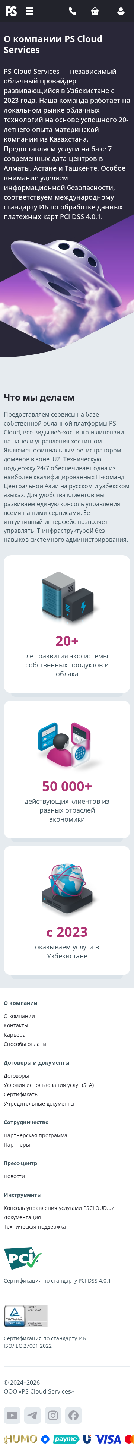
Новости (14, 1176)
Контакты (16, 1025)
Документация (22, 1217)
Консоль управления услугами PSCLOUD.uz (59, 1207)
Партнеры (17, 1144)
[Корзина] (95, 11)
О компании (19, 1016)
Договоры (16, 1075)
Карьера (15, 1034)
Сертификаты (21, 1094)
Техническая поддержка (35, 1226)
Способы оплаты (25, 1043)
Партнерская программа (35, 1135)
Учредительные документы (39, 1103)
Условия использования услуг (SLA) (49, 1084)
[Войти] (121, 11)
